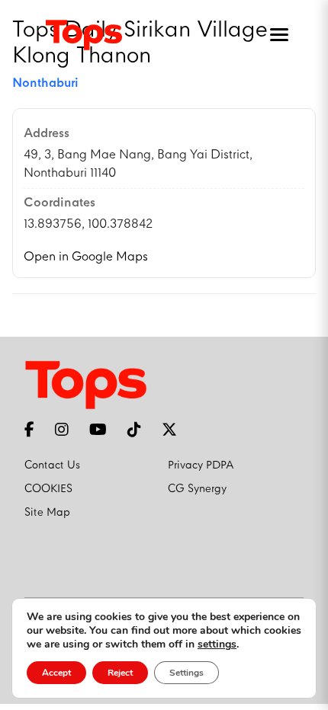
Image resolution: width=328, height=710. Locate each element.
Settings (186, 673)
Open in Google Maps (86, 257)
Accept (56, 673)
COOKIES (48, 489)
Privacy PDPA (201, 465)
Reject (120, 673)
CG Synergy (197, 489)
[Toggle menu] (276, 35)
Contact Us (52, 465)
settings (217, 644)
